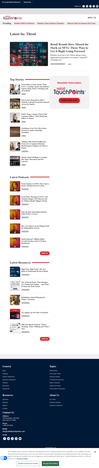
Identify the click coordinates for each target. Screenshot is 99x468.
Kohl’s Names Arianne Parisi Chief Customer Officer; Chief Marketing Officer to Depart (34, 116)
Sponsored (6, 389)
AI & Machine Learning (57, 380)
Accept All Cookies (50, 463)
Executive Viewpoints (58, 64)
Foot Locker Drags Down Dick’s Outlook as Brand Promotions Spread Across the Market (35, 102)
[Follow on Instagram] (94, 6)
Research (5, 402)
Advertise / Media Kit (56, 405)
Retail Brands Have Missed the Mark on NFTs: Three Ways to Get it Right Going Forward (69, 47)
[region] (49, 458)
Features (25, 151)
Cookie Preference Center (28, 463)
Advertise (27, 2)
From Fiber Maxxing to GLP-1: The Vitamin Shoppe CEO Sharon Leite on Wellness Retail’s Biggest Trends (34, 198)
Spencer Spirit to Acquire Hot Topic (81, 23)
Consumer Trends (55, 374)
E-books (5, 408)
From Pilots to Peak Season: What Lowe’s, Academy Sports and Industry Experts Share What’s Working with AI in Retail (35, 87)
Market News (54, 371)
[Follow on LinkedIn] (87, 6)
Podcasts (25, 189)
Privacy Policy (22, 459)
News (23, 94)
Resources (25, 274)
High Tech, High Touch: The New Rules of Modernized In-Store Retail (34, 270)
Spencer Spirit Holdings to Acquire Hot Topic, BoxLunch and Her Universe (34, 159)
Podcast (5, 383)
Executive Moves (55, 377)
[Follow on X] (90, 6)
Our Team (53, 399)
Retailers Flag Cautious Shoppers (50, 23)
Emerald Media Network (11, 2)
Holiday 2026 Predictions (24, 23)
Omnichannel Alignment (57, 389)
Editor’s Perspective (8, 377)
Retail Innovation (55, 383)
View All (44, 253)
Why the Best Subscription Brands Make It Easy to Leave (34, 213)
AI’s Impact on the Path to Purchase (34, 312)
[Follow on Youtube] (97, 6)
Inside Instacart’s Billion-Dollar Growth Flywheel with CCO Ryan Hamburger (33, 241)
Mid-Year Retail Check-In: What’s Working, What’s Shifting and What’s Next (35, 326)
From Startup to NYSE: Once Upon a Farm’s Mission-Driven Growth (35, 184)
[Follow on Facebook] (83, 6)
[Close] (95, 452)
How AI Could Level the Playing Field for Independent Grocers (35, 227)
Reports (5, 405)
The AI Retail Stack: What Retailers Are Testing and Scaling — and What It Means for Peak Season (35, 284)
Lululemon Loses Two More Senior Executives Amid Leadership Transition (34, 130)
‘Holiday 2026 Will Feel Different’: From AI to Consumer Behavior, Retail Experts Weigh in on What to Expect (34, 144)
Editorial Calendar (55, 402)
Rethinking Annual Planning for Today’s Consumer (33, 298)
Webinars (5, 399)
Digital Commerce (55, 386)
